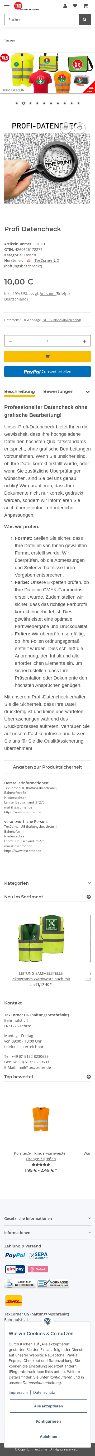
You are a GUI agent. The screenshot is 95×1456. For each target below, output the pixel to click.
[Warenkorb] (85, 6)
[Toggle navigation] (7, 3)
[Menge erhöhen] (85, 340)
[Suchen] (85, 19)
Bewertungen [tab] (58, 391)
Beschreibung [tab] (19, 391)
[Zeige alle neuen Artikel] (89, 896)
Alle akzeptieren (48, 1406)
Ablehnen (48, 1436)
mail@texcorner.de (34, 1067)
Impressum (18, 1392)
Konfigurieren (48, 1421)
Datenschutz (44, 1392)
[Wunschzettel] (75, 6)
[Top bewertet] (89, 1076)
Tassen (30, 254)
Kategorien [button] (16, 883)
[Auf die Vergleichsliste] (66, 128)
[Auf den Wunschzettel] (80, 128)
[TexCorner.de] (26, 6)
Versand (48, 293)
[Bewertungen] (41, 1164)
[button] (65, 6)
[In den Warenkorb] (8, 115)
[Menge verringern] (10, 340)
